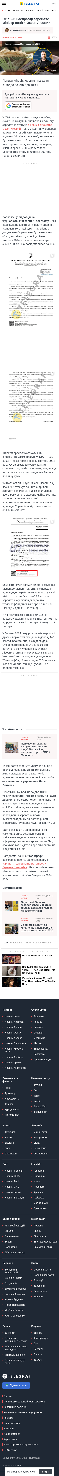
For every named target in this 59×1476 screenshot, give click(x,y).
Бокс (36, 1090)
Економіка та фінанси (10, 1080)
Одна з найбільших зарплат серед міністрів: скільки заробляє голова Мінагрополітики (36, 906)
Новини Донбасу (14, 1057)
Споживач (39, 1176)
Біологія (9, 1142)
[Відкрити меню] (4, 3)
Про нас (8, 1396)
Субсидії (38, 1032)
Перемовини (12, 1236)
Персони (7, 1263)
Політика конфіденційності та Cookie (24, 1401)
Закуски (38, 1359)
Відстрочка (40, 1236)
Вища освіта (41, 1048)
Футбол (38, 1085)
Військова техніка (15, 1252)
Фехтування (40, 1112)
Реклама (8, 1418)
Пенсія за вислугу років (15, 1361)
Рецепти (36, 1326)
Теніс (36, 1095)
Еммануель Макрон (15, 1288)
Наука (6, 1125)
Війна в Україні (11, 1219)
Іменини (38, 1296)
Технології (10, 1132)
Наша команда (12, 1434)
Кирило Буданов (14, 1299)
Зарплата (39, 1016)
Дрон (7, 1148)
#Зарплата (16, 942)
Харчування (40, 1137)
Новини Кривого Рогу (14, 1050)
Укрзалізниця (12, 1114)
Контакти (9, 1428)
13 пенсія (10, 1333)
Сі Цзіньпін (11, 1283)
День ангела (40, 1291)
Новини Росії (12, 1181)
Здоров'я (36, 1125)
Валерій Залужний (15, 1294)
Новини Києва (13, 1016)
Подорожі (39, 1186)
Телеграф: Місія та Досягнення (21, 1444)
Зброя (8, 1241)
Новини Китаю (13, 1192)
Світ (5, 1164)
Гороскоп (39, 1170)
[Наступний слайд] (56, 10)
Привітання (40, 1208)
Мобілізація (38, 1219)
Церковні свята (42, 1269)
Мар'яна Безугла (14, 1310)
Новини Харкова (14, 1021)
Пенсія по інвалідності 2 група (16, 1339)
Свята (35, 1263)
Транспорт (10, 1093)
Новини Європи (14, 1170)
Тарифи (9, 1104)
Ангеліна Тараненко (18, 30)
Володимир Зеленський (11, 1271)
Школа (37, 1043)
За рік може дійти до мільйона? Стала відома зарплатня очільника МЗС (37, 928)
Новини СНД (12, 1186)
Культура (39, 1192)
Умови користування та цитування (23, 1412)
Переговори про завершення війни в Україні (31, 10)
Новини (7, 1010)
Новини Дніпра (13, 1027)
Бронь (37, 1231)
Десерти (38, 1349)
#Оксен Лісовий (42, 942)
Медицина (39, 1038)
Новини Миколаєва (15, 1068)
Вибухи (9, 1231)
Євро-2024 (40, 1106)
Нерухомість (12, 1098)
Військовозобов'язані (45, 1241)
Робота (38, 1021)
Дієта (36, 1142)
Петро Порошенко (15, 1305)
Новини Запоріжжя (15, 1043)
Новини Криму (13, 1062)
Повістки (38, 1225)
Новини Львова (13, 1038)
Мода (37, 1181)
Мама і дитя (40, 1132)
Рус (54, 3)
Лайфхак (39, 1197)
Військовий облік (43, 1247)
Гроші (8, 1088)
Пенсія (6, 1326)
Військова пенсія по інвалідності (16, 1348)
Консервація (41, 1338)
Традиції (38, 1280)
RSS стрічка (10, 1450)
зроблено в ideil (12, 1466)
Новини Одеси (13, 1032)
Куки (33, 1471)
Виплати (38, 1027)
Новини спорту (40, 1078)
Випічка (38, 1333)
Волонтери (11, 1247)
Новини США (12, 1176)
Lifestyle (36, 1164)
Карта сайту (10, 1439)
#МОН (27, 942)
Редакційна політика (15, 1407)
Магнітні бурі (41, 1203)
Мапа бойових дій (15, 1225)
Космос (9, 1137)
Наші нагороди (12, 1423)
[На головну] (29, 3)
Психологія (40, 1148)
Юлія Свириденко (15, 1315)
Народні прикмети (44, 1275)
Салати (38, 1354)
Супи (36, 1343)
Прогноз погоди (42, 1059)
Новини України (24, 738)
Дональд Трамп (13, 1278)
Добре (45, 1471)
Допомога (39, 1054)
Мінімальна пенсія (15, 1355)
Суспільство (39, 1010)
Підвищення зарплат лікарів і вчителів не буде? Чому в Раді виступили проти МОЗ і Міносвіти (35, 749)
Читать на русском (12, 37)
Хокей (37, 1101)
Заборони (39, 1285)
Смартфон (11, 1153)
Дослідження (41, 1153)
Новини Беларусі (14, 1197)
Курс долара (12, 1109)
